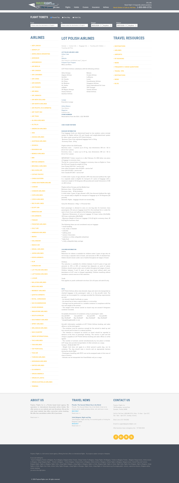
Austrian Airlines (39, 141)
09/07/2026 (120, 25)
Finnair (35, 220)
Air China (35, 79)
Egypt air (35, 207)
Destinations (120, 46)
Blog (117, 83)
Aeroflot (36, 50)
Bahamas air (37, 149)
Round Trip (56, 17)
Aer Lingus (36, 45)
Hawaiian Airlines (39, 232)
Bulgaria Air (37, 170)
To (61, 23)
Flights (67, 7)
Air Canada (36, 70)
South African (38, 315)
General (64, 46)
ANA (33, 133)
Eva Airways (36, 216)
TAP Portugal (37, 349)
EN (147, 3)
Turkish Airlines (38, 357)
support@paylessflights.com (127, 424)
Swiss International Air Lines (96, 85)
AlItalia (35, 124)
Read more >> (34, 417)
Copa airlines (37, 195)
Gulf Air (35, 228)
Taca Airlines (37, 340)
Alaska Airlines (38, 120)
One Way (67, 17)
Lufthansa (90, 77)
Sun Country (37, 332)
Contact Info (72, 46)
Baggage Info (83, 46)
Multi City (77, 17)
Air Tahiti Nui (37, 112)
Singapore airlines (39, 311)
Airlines (106, 7)
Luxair (34, 278)
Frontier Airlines (39, 224)
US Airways (36, 369)
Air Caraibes (37, 74)
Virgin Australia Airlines (42, 382)
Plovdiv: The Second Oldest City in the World (86, 405)
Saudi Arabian (37, 307)
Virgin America (38, 374)
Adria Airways (66, 73)
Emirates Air (37, 212)
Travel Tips (119, 71)
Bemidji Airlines (38, 153)
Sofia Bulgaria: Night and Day (81, 417)
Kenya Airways (37, 257)
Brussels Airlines (39, 166)
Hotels (76, 7)
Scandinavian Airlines (94, 81)
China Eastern (37, 178)
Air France (36, 87)
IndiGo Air (36, 245)
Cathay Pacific (38, 174)
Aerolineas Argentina (41, 54)
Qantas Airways (38, 295)
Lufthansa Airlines (40, 274)
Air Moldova (65, 83)
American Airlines (39, 128)
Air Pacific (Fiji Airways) (41, 108)
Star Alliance (65, 108)
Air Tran (35, 116)
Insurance (96, 7)
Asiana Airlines (38, 137)
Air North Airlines (39, 104)
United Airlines (38, 365)
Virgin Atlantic (38, 378)
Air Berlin (36, 66)
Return (118, 23)
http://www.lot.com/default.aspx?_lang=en (74, 60)
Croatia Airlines (92, 75)
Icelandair (36, 241)
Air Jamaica (36, 95)
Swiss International (40, 336)
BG (151, 3)
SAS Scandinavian (39, 303)
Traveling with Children (96, 46)
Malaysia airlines (39, 282)
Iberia (34, 236)
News (117, 63)
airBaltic (64, 87)
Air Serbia (65, 85)
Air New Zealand (38, 99)
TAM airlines (37, 344)
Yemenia (35, 386)
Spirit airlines (37, 324)
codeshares (78, 69)
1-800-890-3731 (128, 413)
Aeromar (35, 58)
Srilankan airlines (39, 328)
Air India (35, 91)
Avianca (35, 145)
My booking (119, 58)
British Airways (38, 162)
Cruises (85, 7)
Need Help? (128, 5)
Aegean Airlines (67, 75)
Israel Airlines (38, 249)
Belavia (89, 73)
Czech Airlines (38, 199)
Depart (93, 23)
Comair (35, 187)
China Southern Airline (41, 182)
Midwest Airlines (39, 290)
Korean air (36, 266)
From (32, 23)
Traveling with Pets (67, 48)
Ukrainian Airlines (39, 361)
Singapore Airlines (93, 83)
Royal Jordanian (39, 299)
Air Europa (36, 83)
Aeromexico (37, 62)
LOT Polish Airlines (40, 270)
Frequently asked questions (143, 5)
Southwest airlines (40, 320)
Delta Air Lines (38, 203)
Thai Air (35, 353)
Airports (118, 54)
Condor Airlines (38, 191)
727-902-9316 (141, 428)
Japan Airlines (38, 253)
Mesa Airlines (37, 286)
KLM (33, 261)
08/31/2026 (95, 25)
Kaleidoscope (66, 112)
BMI (33, 158)
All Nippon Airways (68, 89)
